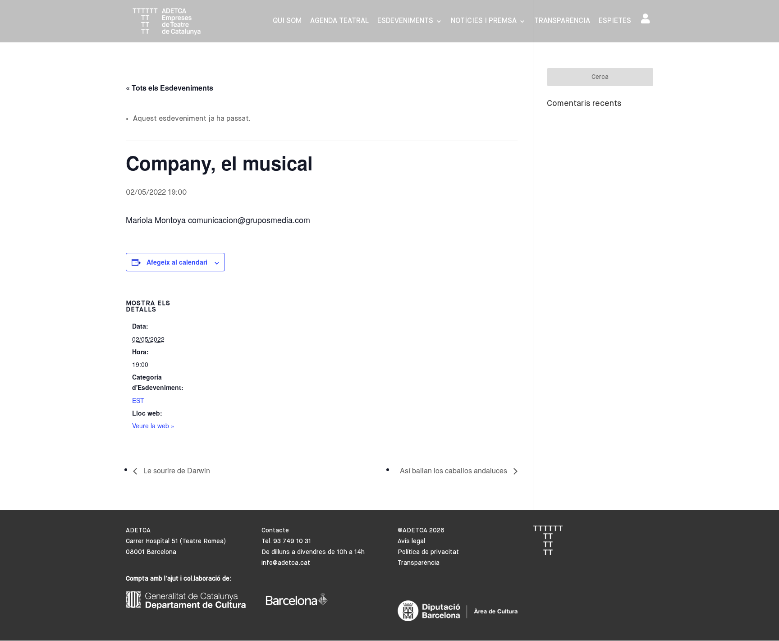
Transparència (562, 21)
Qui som (287, 21)
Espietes (615, 21)
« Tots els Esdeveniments (169, 87)
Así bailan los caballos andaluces (454, 470)
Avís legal (411, 541)
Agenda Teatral (339, 21)
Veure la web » (153, 425)
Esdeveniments (405, 21)
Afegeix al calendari (177, 261)
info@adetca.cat (285, 563)
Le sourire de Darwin (176, 470)
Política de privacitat (428, 552)
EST (138, 400)
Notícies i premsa (484, 21)
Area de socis (647, 20)
